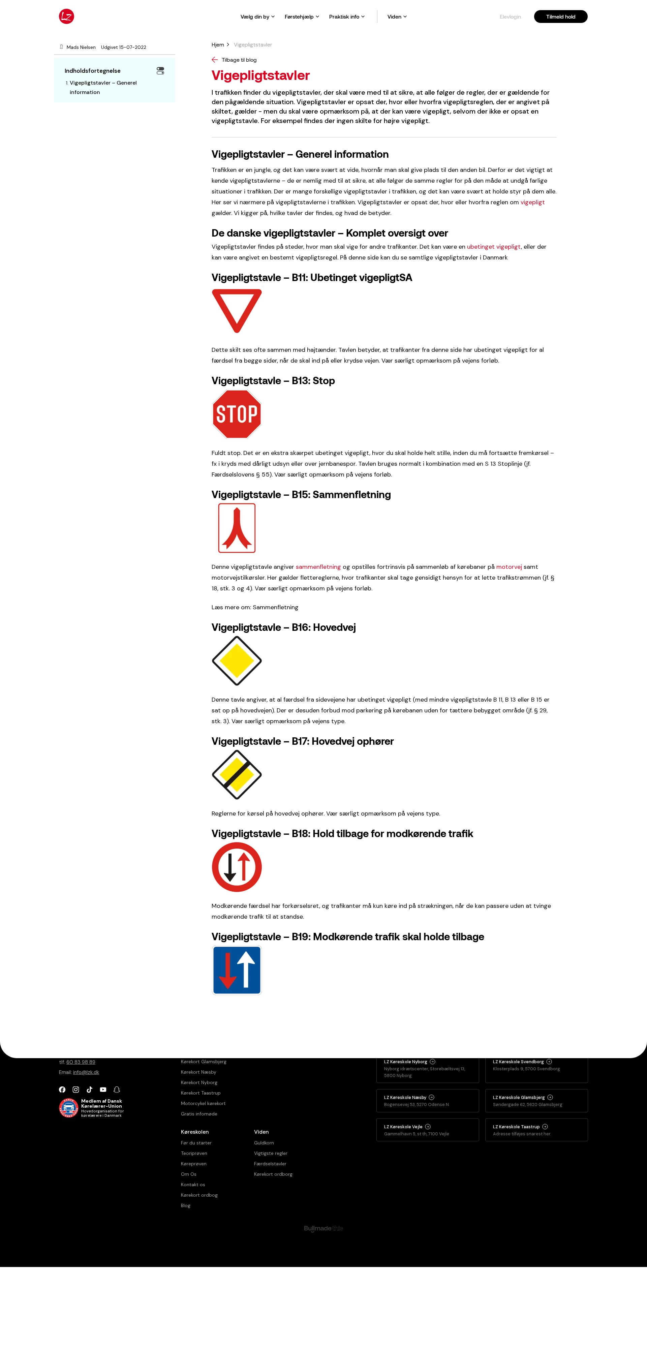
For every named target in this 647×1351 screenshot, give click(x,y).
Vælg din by (255, 16)
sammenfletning (318, 567)
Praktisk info (344, 16)
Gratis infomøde (199, 1114)
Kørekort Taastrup (201, 1093)
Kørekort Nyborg (199, 1082)
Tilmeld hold (561, 16)
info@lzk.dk (86, 1072)
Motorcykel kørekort (203, 1103)
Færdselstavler (270, 1164)
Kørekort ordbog (199, 1195)
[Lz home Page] (66, 16)
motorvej (509, 567)
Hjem (215, 43)
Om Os (188, 1174)
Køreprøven (194, 1164)
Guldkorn (264, 1143)
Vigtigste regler (270, 1153)
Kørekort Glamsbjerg (203, 1061)
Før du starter (196, 1143)
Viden (394, 16)
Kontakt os (193, 1184)
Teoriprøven (194, 1153)
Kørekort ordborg (273, 1174)
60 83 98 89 (80, 1062)
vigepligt (533, 202)
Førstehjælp (299, 16)
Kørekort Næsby (198, 1072)
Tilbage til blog (239, 59)
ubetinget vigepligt (494, 247)
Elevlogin (510, 16)
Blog (185, 1205)
